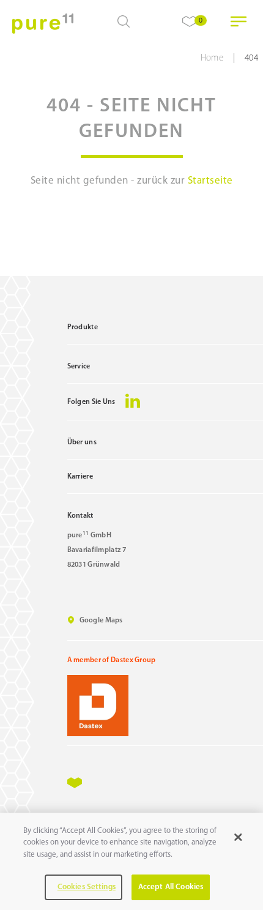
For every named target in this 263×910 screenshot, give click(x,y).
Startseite (210, 181)
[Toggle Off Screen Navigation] (238, 21)
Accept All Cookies (170, 887)
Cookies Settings (86, 887)
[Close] (238, 837)
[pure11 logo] (42, 23)
